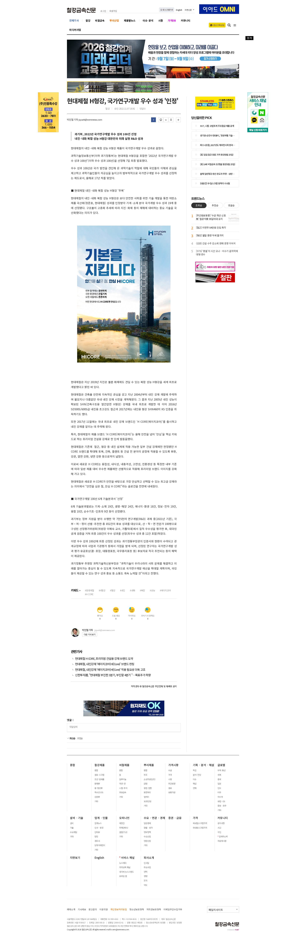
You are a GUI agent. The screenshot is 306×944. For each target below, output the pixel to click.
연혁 (145, 872)
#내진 (122, 590)
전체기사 (74, 20)
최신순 (72, 738)
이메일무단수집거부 (173, 909)
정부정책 (147, 832)
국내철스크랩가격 (200, 823)
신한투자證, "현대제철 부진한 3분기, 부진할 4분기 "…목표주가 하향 (113, 675)
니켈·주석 (123, 788)
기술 (71, 827)
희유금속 (122, 792)
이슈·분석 (148, 20)
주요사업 (147, 867)
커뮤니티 (185, 20)
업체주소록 (223, 836)
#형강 (112, 590)
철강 (88, 20)
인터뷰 (97, 832)
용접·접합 (148, 788)
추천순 (80, 738)
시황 (160, 20)
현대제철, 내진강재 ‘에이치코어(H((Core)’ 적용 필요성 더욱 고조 (110, 669)
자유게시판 (222, 841)
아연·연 (122, 783)
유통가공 (171, 792)
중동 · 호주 (222, 805)
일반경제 (147, 823)
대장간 (121, 823)
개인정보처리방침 (118, 909)
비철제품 (124, 765)
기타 (96, 801)
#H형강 (102, 590)
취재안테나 (123, 827)
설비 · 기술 (76, 818)
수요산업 (147, 836)
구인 (219, 832)
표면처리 (147, 792)
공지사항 (221, 823)
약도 (145, 885)
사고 (219, 827)
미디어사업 (75, 30)
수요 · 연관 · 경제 (154, 818)
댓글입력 (73, 726)
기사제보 (82, 909)
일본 (219, 783)
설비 (71, 823)
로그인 (103, 11)
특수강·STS (99, 792)
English (179, 9)
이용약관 (103, 909)
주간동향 (171, 783)
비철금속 (99, 20)
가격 (170, 775)
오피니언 (124, 818)
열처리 (146, 797)
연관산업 (147, 841)
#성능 (152, 590)
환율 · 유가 (148, 827)
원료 (170, 788)
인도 (219, 788)
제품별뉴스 (129, 20)
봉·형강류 (98, 788)
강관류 (97, 797)
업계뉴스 (98, 823)
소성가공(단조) (149, 779)
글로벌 (221, 765)
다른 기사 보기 (89, 634)
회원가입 (113, 11)
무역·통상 (222, 770)
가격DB (172, 20)
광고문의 (93, 909)
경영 (145, 876)
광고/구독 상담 (218, 25)
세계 (219, 775)
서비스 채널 (128, 857)
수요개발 (73, 832)
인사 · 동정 (99, 827)
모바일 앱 (123, 876)
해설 (194, 783)
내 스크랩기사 (167, 9)
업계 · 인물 (101, 818)
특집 (194, 770)
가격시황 (173, 765)
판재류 (97, 783)
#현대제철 (89, 590)
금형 (145, 783)
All (93, 929)
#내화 (132, 590)
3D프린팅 (147, 801)
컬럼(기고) (123, 832)
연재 (194, 788)
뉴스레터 (122, 863)
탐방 (96, 836)
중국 (219, 779)
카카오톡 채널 (124, 867)
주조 (145, 775)
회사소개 (149, 857)
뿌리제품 (149, 765)
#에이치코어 (165, 590)
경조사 (97, 841)
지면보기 (75, 857)
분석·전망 (197, 775)
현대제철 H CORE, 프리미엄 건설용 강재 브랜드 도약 (104, 658)
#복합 (142, 590)
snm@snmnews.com (120, 929)
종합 (72, 765)
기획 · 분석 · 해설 (203, 765)
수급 (170, 770)
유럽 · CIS (221, 801)
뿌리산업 (114, 20)
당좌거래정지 (100, 845)
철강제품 (100, 765)
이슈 (194, 779)
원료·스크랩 (99, 775)
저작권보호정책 (153, 909)
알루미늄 (122, 779)
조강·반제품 (99, 779)
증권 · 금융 (175, 818)
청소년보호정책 (136, 909)
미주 (219, 792)
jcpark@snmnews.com (105, 630)
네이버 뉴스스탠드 (126, 872)
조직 (145, 880)
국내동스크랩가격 (200, 827)
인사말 (146, 863)
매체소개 (71, 909)
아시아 (220, 797)
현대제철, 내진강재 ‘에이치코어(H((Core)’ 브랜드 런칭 (104, 664)
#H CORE (89, 594)
